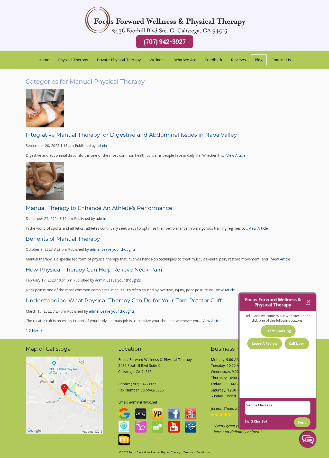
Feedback (213, 59)
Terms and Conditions (197, 452)
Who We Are (185, 59)
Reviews (238, 59)
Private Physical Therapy (119, 59)
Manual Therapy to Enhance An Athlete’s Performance (99, 208)
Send (302, 422)
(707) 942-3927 (165, 42)
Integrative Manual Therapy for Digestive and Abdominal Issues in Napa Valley (131, 135)
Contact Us (281, 59)
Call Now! (297, 343)
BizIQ (249, 421)
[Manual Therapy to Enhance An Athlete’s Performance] (45, 197)
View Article (235, 155)
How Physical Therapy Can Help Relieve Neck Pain (95, 269)
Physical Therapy (73, 59)
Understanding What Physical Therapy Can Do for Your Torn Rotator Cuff (124, 300)
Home (43, 59)
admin (102, 145)
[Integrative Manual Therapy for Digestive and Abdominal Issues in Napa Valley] (45, 124)
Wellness (158, 59)
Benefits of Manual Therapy (63, 239)
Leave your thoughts (118, 249)
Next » (37, 330)
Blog (259, 59)
